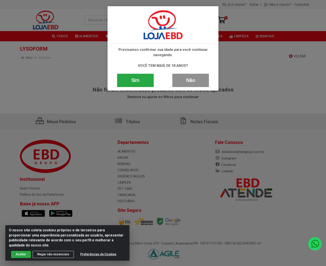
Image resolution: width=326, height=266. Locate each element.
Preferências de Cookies (98, 254)
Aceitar (21, 254)
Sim (135, 80)
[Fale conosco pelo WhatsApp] (315, 243)
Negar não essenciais (53, 254)
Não (190, 80)
